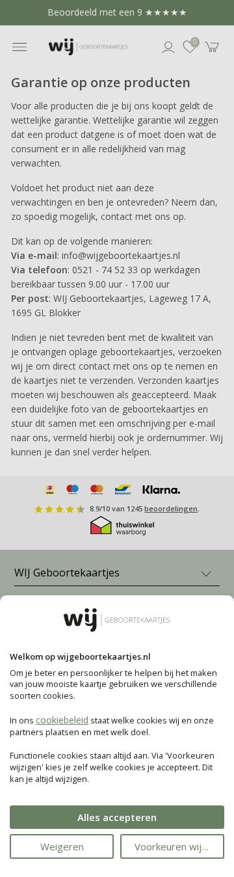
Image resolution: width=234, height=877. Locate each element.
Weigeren (62, 846)
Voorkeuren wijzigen (179, 846)
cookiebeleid (62, 720)
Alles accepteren (117, 817)
